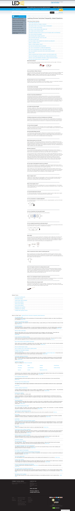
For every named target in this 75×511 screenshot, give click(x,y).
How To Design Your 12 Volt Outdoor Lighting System (26, 348)
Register (60, 7)
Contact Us (14, 500)
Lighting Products (18, 9)
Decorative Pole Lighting (17, 26)
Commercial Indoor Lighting (19, 28)
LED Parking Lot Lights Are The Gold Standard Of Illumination (27, 451)
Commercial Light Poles (22, 501)
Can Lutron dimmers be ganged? (35, 34)
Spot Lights (17, 414)
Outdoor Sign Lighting (19, 459)
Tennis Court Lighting (19, 303)
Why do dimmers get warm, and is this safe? (38, 37)
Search (52, 12)
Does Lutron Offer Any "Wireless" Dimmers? (37, 24)
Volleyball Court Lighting (20, 308)
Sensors (19, 369)
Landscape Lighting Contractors (21, 356)
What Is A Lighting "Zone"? (34, 42)
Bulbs (29, 365)
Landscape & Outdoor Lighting (19, 30)
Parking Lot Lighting (21, 497)
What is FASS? (32, 52)
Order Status (30, 500)
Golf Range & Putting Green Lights (22, 405)
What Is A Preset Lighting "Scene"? (36, 44)
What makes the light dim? (34, 22)
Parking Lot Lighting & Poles (19, 18)
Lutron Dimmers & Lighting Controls (22, 336)
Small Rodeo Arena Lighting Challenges (23, 429)
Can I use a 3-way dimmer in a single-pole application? (40, 47)
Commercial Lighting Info (27, 9)
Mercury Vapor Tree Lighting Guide (22, 381)
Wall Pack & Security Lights (19, 24)
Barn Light (17, 426)
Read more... (23, 319)
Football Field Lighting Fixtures (21, 310)
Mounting (20, 367)
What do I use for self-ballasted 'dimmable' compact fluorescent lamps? (43, 57)
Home (13, 9)
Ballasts (41, 367)
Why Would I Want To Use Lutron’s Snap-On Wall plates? (40, 25)
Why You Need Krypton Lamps (21, 346)
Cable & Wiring (57, 367)
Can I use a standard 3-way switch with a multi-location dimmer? (42, 50)
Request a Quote (53, 9)
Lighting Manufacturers (22, 504)
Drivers (29, 369)
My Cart (29, 497)
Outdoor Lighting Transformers (21, 387)
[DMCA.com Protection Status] (56, 507)
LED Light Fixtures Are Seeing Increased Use (24, 468)
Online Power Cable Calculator (21, 300)
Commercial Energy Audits (45, 9)
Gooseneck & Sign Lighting (19, 22)
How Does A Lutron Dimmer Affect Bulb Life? (38, 29)
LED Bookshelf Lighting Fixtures (21, 376)
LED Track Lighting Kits (19, 456)
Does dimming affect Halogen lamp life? (37, 35)
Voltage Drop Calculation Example (22, 350)
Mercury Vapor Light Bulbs (20, 330)
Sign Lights (20, 500)
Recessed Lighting (18, 400)
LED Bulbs (20, 365)
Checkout (29, 501)
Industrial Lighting (18, 326)
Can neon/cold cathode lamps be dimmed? (37, 45)
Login (56, 7)
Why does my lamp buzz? (34, 39)
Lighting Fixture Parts (19, 361)
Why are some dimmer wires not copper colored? (38, 59)
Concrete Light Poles (19, 351)
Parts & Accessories (28, 362)
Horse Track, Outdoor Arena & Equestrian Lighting (25, 420)
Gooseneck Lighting (19, 439)
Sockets (41, 365)
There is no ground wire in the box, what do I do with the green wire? (43, 54)
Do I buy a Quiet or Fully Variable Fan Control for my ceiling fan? (42, 40)
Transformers (56, 365)
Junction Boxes (31, 367)
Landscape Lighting (21, 503)
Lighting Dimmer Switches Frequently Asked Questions (33, 315)
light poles (36, 465)
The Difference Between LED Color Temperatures (25, 445)
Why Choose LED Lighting (20, 441)
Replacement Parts (43, 369)
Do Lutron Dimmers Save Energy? (35, 27)
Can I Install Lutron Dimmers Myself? (36, 30)
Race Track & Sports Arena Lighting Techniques (24, 341)
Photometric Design (36, 9)
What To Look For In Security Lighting (22, 435)
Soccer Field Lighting (19, 305)
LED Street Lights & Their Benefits (22, 450)
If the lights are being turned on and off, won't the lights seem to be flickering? (44, 32)
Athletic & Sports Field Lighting (19, 20)
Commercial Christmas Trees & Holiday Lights (19, 33)
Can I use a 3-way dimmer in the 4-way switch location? (40, 49)
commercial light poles (50, 352)
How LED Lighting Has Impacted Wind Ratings (24, 464)
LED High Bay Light (19, 317)
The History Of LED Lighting (20, 474)
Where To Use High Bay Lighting (21, 321)
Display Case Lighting (19, 393)
